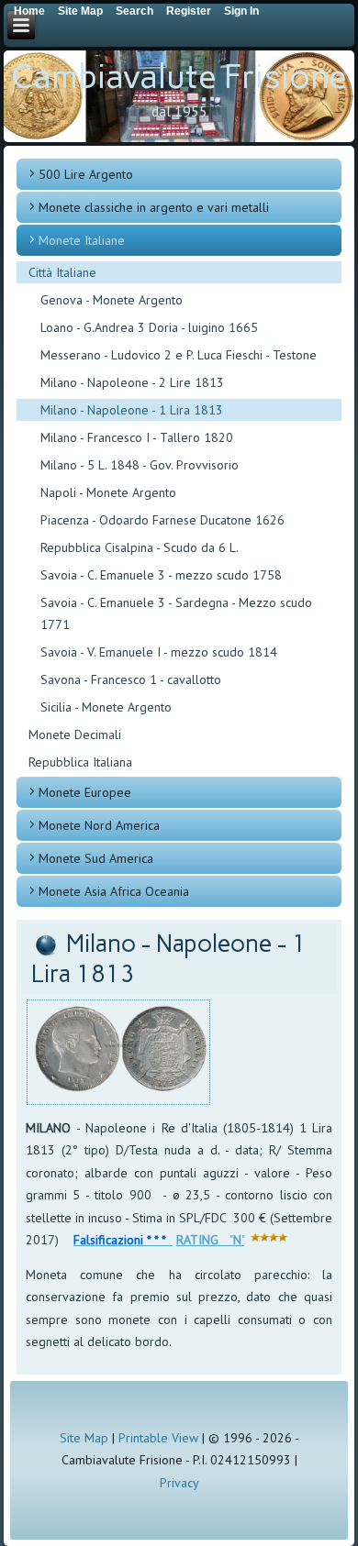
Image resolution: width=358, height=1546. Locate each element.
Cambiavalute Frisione (179, 76)
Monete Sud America (96, 858)
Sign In (241, 11)
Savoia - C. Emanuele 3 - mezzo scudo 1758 (161, 575)
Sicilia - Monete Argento (106, 707)
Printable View (158, 1438)
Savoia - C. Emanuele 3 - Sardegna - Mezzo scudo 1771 (176, 613)
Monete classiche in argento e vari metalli (154, 207)
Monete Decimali (74, 734)
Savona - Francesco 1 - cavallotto (130, 679)
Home (29, 11)
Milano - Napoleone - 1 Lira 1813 (131, 410)
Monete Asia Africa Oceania (114, 891)
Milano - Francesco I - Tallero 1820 (136, 437)
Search (134, 11)
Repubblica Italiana (80, 762)
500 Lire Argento (86, 174)
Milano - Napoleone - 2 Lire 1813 (132, 382)
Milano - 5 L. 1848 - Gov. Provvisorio (139, 465)
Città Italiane (62, 272)
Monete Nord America (99, 825)
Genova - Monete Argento (111, 300)
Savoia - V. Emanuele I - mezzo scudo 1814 (158, 652)
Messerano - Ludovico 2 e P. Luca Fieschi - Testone (178, 355)
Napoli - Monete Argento (108, 492)
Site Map (84, 1438)
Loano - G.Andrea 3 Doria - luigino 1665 (149, 327)
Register (188, 11)
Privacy (179, 1482)
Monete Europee (85, 792)
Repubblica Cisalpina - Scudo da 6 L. (139, 547)
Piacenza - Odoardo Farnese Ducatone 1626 (162, 520)
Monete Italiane (82, 240)
